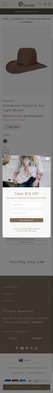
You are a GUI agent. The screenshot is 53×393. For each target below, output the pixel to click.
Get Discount (26, 220)
